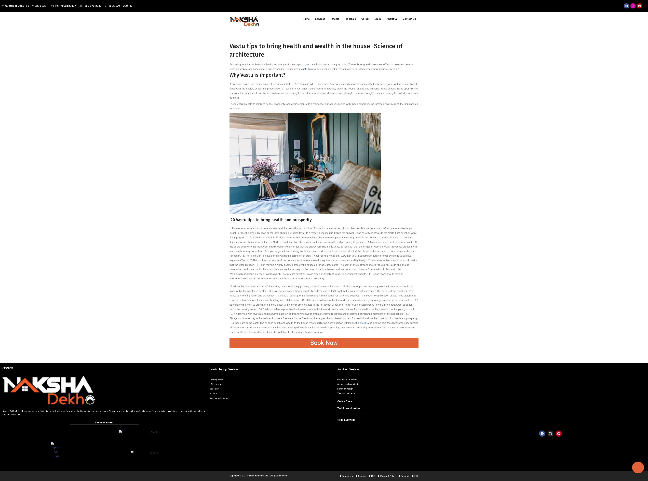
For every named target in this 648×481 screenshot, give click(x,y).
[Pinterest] (639, 5)
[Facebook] (626, 5)
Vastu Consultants (346, 393)
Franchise (350, 19)
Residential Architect (347, 380)
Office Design (216, 384)
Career (365, 19)
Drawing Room (216, 380)
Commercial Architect (347, 384)
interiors (364, 322)
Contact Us (409, 19)
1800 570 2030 (346, 420)
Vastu (304, 69)
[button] (320, 19)
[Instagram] (633, 5)
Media (335, 19)
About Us (392, 19)
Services (320, 19)
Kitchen (213, 393)
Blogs (378, 19)
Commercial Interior (219, 398)
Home (306, 19)
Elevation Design (345, 389)
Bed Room (214, 389)
